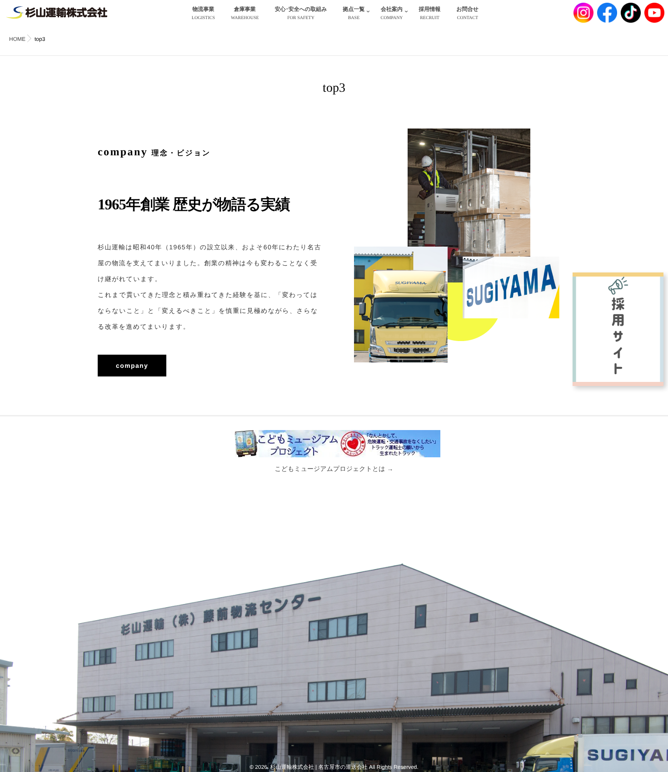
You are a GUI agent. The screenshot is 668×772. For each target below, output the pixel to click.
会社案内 (391, 13)
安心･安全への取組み (301, 13)
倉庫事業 (245, 13)
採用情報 (430, 13)
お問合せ (468, 13)
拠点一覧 (353, 13)
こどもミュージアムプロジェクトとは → (333, 468)
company (132, 365)
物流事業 (203, 13)
